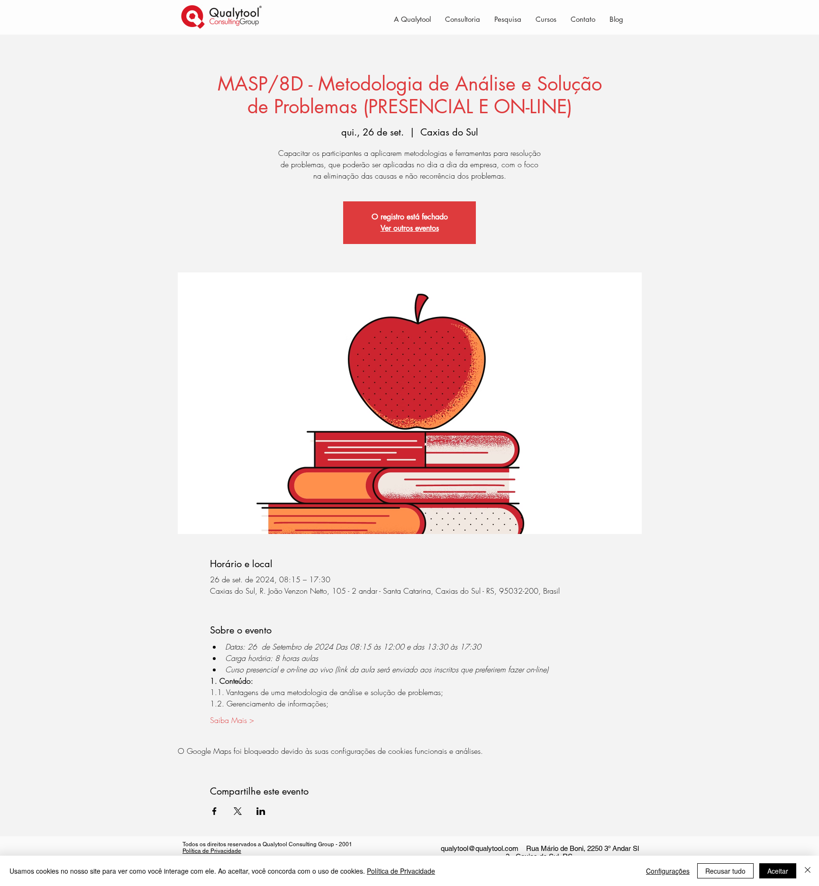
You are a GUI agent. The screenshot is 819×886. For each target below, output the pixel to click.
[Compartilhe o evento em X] (237, 811)
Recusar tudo (725, 871)
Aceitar (777, 871)
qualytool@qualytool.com (480, 848)
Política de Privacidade (211, 851)
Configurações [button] (668, 871)
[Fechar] (807, 870)
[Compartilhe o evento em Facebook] (214, 811)
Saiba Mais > (232, 720)
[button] (462, 19)
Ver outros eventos (410, 228)
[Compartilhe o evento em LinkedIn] (260, 811)
